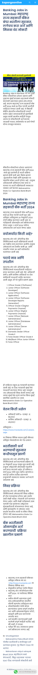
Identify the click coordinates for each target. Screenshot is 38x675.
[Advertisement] (19, 54)
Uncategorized (12, 636)
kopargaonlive (12, 2)
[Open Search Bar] (29, 2)
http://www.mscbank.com (20, 583)
